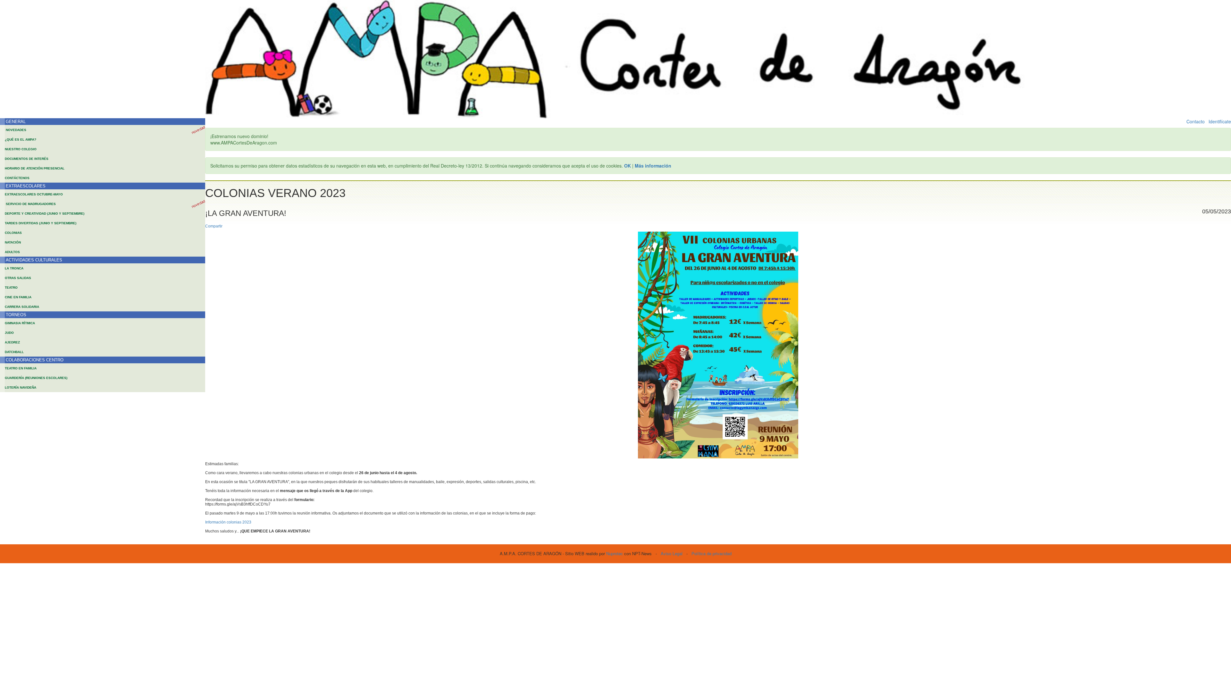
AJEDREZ (12, 342)
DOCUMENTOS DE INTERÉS (26, 159)
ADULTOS (12, 252)
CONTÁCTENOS (17, 178)
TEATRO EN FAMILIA (21, 368)
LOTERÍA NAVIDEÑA (20, 387)
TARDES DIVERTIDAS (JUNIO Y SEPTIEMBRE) (40, 223)
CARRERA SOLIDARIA (22, 307)
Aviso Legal (671, 553)
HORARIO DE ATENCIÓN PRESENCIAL (34, 168)
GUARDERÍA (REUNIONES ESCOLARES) (36, 378)
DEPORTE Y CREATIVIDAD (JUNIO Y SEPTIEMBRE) (44, 213)
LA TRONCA (14, 268)
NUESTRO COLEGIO (21, 149)
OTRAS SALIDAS (18, 278)
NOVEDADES (16, 130)
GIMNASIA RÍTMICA (20, 323)
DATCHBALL (14, 352)
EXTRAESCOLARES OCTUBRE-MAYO (34, 194)
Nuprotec (614, 553)
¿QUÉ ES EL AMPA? (20, 139)
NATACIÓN (13, 242)
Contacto (1195, 121)
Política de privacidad (711, 553)
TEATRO (11, 287)
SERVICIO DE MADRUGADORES (31, 204)
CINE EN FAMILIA (18, 297)
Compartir (213, 226)
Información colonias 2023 (228, 522)
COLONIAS (13, 233)
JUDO (9, 332)
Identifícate (1220, 121)
